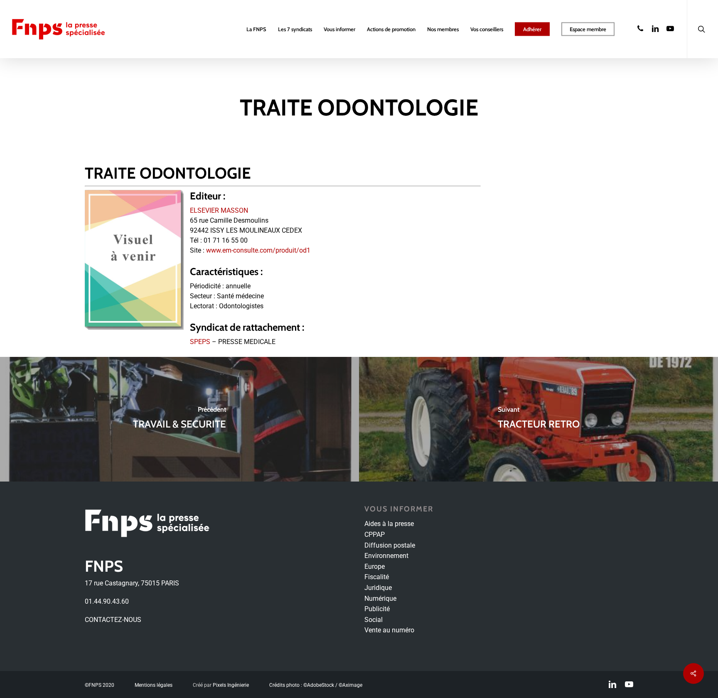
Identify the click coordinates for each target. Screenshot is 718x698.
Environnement (386, 556)
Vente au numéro (389, 630)
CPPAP (374, 534)
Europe (374, 566)
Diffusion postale (389, 545)
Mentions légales (153, 685)
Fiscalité (376, 577)
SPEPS (200, 342)
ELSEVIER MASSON (219, 210)
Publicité (377, 609)
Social (373, 620)
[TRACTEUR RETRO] (538, 419)
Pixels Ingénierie (231, 685)
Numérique (380, 598)
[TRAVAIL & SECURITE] (179, 419)
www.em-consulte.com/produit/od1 (258, 250)
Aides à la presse (389, 524)
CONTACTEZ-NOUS (113, 620)
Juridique (378, 588)
